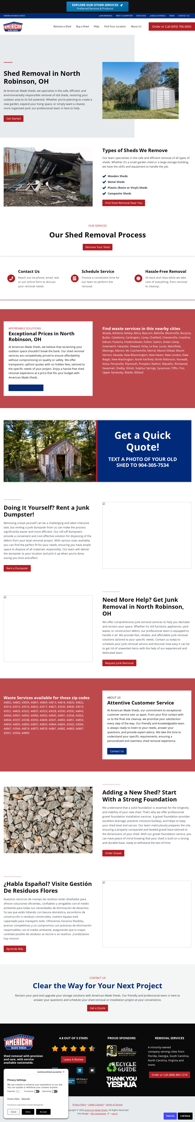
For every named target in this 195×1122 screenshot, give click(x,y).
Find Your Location (115, 26)
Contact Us (184, 15)
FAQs (96, 26)
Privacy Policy (79, 1104)
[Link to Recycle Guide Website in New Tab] (121, 1067)
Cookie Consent (96, 1104)
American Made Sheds (96, 1110)
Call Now (185, 1116)
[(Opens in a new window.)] (73, 1081)
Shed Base (142, 16)
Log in (115, 1113)
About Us (136, 26)
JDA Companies (98, 1113)
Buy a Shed (82, 26)
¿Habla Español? (159, 16)
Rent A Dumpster (125, 16)
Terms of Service (114, 1104)
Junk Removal (105, 15)
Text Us (170, 1116)
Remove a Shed (62, 26)
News (172, 15)
